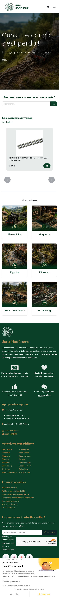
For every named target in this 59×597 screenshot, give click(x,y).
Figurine (14, 272)
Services (22, 459)
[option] (29, 151)
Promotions (24, 452)
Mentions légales (9, 487)
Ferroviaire (14, 234)
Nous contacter (9, 507)
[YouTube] (21, 557)
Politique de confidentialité (13, 491)
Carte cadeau (25, 462)
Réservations (24, 456)
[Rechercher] (53, 103)
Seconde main (25, 466)
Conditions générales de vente (15, 494)
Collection (23, 469)
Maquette (44, 234)
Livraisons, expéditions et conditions (18, 497)
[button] (46, 165)
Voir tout (6, 122)
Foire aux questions (10, 501)
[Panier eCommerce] (47, 6)
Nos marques (24, 472)
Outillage (6, 469)
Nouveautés (24, 449)
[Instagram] (13, 557)
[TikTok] (29, 557)
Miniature (6, 462)
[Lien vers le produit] (14, 218)
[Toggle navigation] (54, 6)
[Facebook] (5, 557)
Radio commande (15, 310)
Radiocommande (9, 472)
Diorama (44, 272)
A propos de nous (9, 504)
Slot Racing (44, 310)
